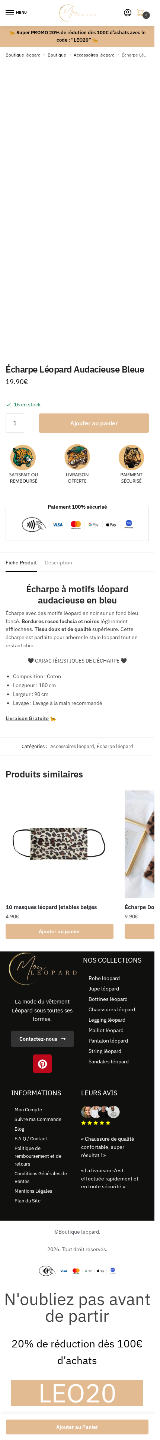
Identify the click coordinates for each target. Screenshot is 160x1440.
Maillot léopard (106, 1030)
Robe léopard (104, 978)
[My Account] (127, 13)
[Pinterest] (42, 1063)
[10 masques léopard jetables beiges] (59, 844)
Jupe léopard (104, 988)
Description (58, 562)
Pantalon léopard (108, 1040)
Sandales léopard (109, 1061)
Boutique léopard (23, 55)
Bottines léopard (108, 999)
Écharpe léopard (115, 746)
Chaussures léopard (112, 1009)
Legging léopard (107, 1020)
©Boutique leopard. (77, 1231)
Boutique (57, 55)
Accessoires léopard (94, 55)
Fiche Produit (21, 562)
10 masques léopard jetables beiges (51, 907)
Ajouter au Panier (77, 1427)
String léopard (105, 1051)
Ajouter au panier (94, 423)
